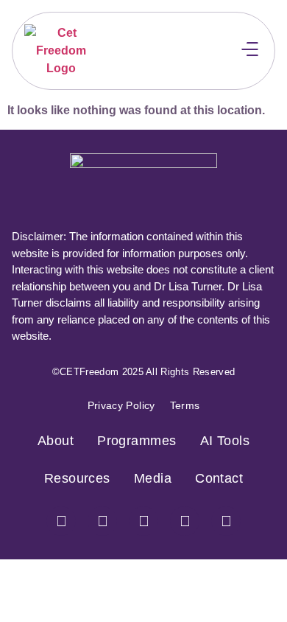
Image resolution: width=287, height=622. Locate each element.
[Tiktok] (184, 521)
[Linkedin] (226, 521)
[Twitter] (143, 521)
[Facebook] (61, 521)
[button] (250, 50)
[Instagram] (102, 521)
